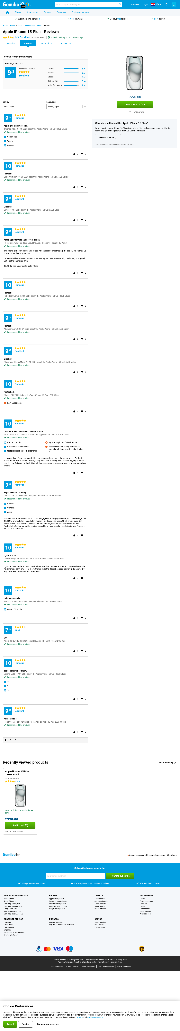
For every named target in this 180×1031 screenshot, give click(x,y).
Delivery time (9, 927)
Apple (20, 26)
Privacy (68, 967)
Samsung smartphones (58, 901)
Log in (145, 4)
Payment (7, 922)
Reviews (47, 26)
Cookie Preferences (88, 967)
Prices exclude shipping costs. (115, 960)
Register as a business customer (61, 925)
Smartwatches (145, 911)
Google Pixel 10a (10, 909)
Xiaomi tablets (100, 904)
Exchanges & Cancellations (14, 932)
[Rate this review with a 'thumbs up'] (74, 154)
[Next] (85, 740)
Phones (53, 895)
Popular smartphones (16, 895)
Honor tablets (99, 906)
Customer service (80, 12)
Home (5, 26)
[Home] (7, 12)
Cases (142, 899)
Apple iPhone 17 (10, 899)
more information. (115, 962)
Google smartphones (57, 909)
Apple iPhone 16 (10, 901)
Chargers (143, 904)
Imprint (75, 967)
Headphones (145, 909)
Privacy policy (99, 927)
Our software (99, 925)
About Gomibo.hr (56, 967)
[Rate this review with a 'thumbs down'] (82, 154)
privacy (80, 1017)
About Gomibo (100, 922)
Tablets (47, 12)
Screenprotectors (146, 901)
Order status (8, 925)
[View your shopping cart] (173, 4)
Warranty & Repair (11, 935)
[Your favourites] (166, 4)
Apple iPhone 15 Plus (33, 26)
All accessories (145, 914)
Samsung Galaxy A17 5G (13, 914)
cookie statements (95, 1017)
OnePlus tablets (100, 909)
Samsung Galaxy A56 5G (13, 906)
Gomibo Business (55, 922)
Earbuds (143, 906)
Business (61, 12)
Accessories (32, 12)
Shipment (7, 930)
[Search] (120, 4)
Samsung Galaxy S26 (12, 904)
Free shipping (139, 111)
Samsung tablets (100, 901)
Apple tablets (99, 899)
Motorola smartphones (58, 906)
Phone (18, 12)
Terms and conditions (106, 967)
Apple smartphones (56, 899)
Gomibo (98, 919)
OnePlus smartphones (57, 904)
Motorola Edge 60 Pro (12, 911)
